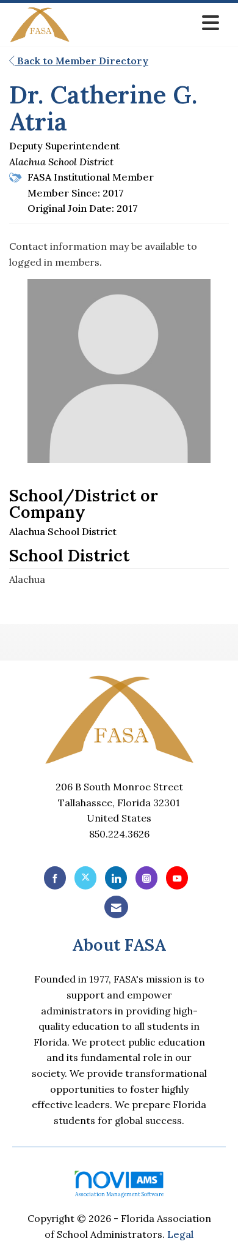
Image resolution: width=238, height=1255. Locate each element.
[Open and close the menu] (148, 23)
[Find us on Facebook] (55, 877)
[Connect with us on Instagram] (146, 877)
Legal (180, 1234)
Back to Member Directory (81, 60)
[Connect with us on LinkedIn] (116, 877)
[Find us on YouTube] (177, 877)
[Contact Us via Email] (116, 907)
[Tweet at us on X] (85, 877)
